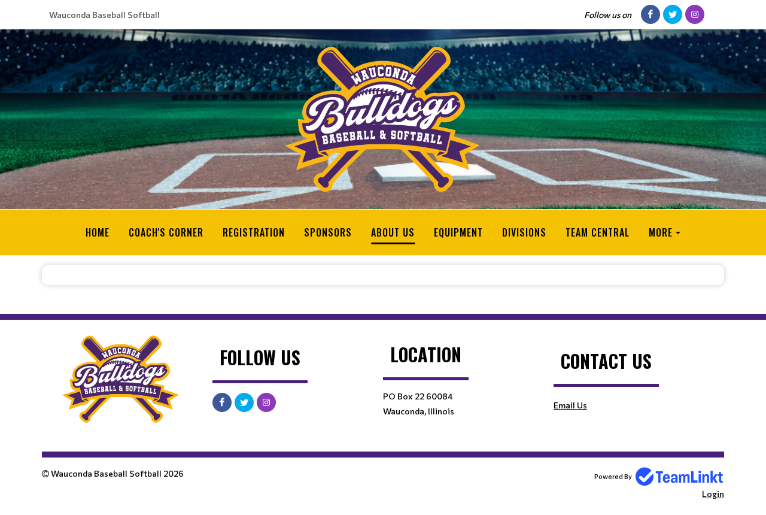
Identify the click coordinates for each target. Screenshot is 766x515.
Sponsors (328, 232)
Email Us (570, 405)
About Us (393, 232)
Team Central (598, 232)
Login (713, 494)
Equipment (458, 232)
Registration (254, 232)
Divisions (524, 232)
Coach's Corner (166, 232)
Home (98, 232)
